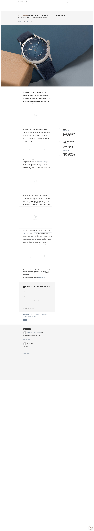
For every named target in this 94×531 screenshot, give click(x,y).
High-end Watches (44, 314)
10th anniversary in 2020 (31, 162)
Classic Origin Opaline (43, 161)
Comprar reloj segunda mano (34, 332)
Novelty (35, 316)
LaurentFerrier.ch (42, 277)
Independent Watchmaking (28, 316)
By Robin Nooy (27, 21)
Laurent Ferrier (26, 90)
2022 (31, 314)
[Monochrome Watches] (22, 1)
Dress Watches (37, 314)
